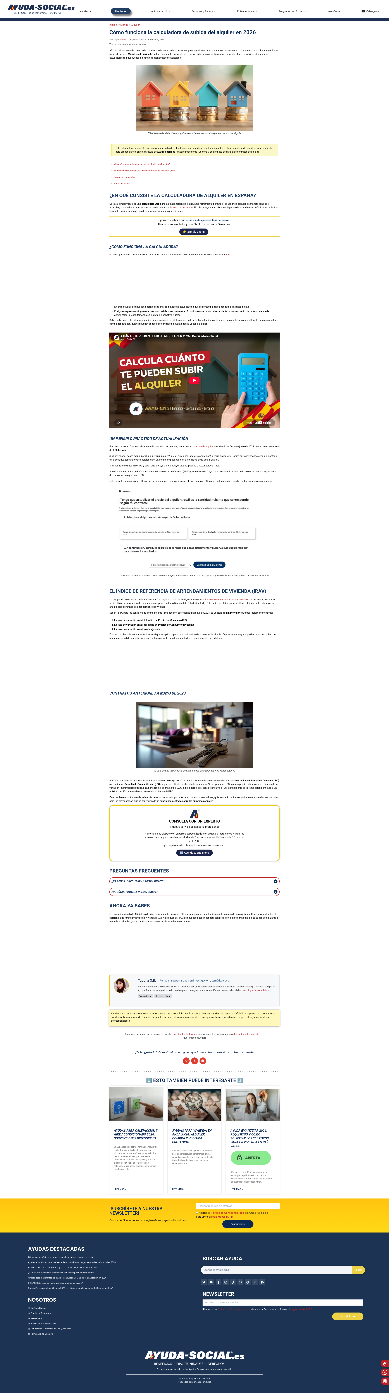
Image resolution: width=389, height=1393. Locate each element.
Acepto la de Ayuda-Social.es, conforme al (259, 1309)
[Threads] (248, 1282)
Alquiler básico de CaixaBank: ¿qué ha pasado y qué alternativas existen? (63, 1267)
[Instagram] (226, 1282)
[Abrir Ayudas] (90, 11)
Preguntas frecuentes (125, 177)
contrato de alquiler (203, 446)
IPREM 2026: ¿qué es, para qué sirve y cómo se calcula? (55, 1283)
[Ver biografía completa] (268, 990)
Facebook (178, 1034)
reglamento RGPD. (222, 1217)
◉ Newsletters (35, 1318)
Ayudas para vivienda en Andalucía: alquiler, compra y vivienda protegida (192, 1136)
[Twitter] (204, 1282)
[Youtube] (211, 1282)
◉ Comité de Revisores (39, 1313)
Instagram (191, 1034)
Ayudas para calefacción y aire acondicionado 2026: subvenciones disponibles (136, 1134)
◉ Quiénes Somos (37, 1308)
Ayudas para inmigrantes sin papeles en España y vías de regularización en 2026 (67, 1278)
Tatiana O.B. (126, 39)
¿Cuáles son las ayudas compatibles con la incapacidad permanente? (61, 1272)
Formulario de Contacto (246, 1034)
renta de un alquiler (183, 207)
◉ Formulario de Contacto (40, 1334)
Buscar (358, 1269)
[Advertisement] (194, 280)
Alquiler (135, 24)
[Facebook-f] (218, 1282)
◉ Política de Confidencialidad (42, 1323)
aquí (227, 254)
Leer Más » (120, 1189)
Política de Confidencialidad (227, 1213)
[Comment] (240, 1282)
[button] (186, 1060)
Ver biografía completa (255, 990)
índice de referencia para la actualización (227, 599)
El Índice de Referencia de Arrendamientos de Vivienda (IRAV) (145, 170)
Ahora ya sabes (122, 183)
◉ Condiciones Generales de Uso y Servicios (49, 1328)
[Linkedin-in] (255, 1282)
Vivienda (123, 24)
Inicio (112, 24)
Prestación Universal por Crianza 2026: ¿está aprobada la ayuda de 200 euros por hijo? (70, 1288)
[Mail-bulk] (262, 1282)
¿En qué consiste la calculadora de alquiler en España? (142, 164)
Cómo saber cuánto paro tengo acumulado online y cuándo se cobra (61, 1257)
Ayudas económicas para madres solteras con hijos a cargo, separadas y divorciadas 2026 (72, 1262)
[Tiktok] (233, 1282)
